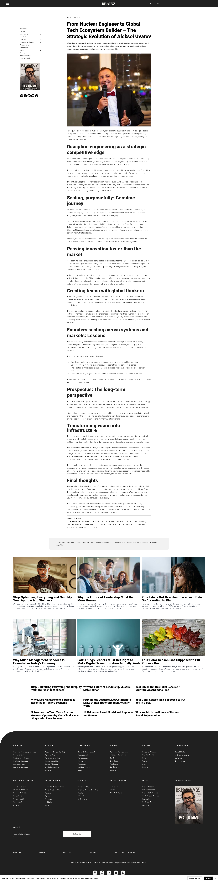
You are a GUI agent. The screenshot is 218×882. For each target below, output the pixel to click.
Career (22, 31)
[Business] (41, 28)
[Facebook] (25, 95)
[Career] (41, 31)
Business (23, 29)
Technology (24, 47)
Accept (208, 878)
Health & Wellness (27, 42)
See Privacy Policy (91, 878)
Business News (25, 55)
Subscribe (154, 4)
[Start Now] (44, 607)
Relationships (25, 45)
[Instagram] (21, 95)
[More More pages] (50, 770)
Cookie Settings (195, 878)
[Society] (41, 50)
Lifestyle (23, 39)
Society (22, 50)
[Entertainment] (41, 53)
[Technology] (41, 47)
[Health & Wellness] (41, 42)
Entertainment (25, 53)
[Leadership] (41, 34)
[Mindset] (41, 37)
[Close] (215, 878)
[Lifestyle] (41, 39)
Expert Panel (25, 58)
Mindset (23, 37)
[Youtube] (32, 95)
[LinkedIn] (29, 95)
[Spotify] (36, 95)
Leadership (24, 34)
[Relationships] (41, 45)
